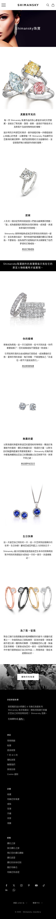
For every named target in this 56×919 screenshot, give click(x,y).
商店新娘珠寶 (28, 366)
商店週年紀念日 (28, 463)
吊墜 (9, 818)
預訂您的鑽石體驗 (15, 853)
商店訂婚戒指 (28, 249)
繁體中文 (36, 903)
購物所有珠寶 (28, 677)
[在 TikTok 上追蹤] (43, 885)
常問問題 (11, 740)
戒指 (9, 804)
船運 (9, 745)
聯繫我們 (11, 764)
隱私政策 (11, 760)
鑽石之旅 (11, 843)
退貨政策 (11, 750)
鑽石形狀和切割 (14, 862)
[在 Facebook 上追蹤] (6, 885)
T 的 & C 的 (12, 755)
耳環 (9, 809)
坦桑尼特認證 (13, 872)
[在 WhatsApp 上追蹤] (13, 890)
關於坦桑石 (12, 867)
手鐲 (9, 813)
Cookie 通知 (12, 774)
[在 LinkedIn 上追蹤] (6, 890)
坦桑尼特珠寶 (13, 799)
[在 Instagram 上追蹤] (21, 885)
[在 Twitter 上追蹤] (13, 885)
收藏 (9, 794)
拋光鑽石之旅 (13, 848)
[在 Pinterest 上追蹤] (28, 885)
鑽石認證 (11, 857)
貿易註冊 (11, 769)
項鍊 (9, 823)
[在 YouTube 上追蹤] (36, 885)
